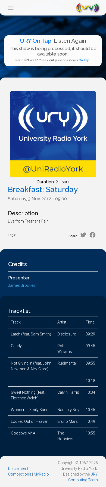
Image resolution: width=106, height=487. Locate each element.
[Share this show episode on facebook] (92, 235)
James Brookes (21, 285)
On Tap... (85, 60)
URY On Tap (35, 40)
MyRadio (41, 474)
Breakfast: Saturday (43, 189)
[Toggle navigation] (10, 8)
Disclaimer (17, 468)
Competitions (19, 474)
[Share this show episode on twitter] (83, 235)
